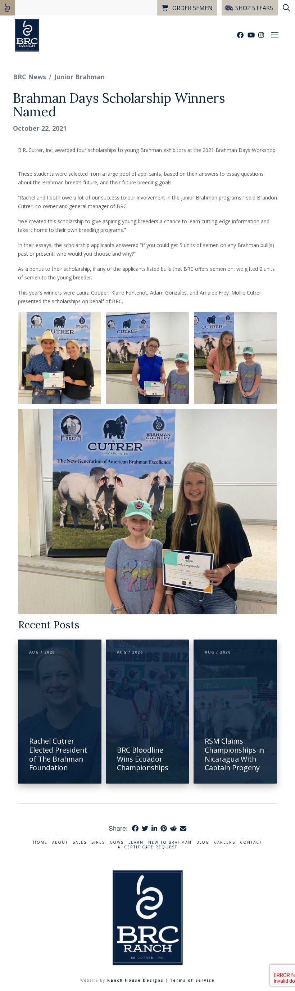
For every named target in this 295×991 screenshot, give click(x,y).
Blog (202, 842)
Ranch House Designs (135, 980)
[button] (274, 35)
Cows (117, 842)
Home (40, 842)
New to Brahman (170, 842)
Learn (136, 842)
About (60, 842)
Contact (251, 842)
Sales (80, 842)
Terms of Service (192, 980)
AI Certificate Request (147, 847)
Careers (224, 842)
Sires (98, 842)
